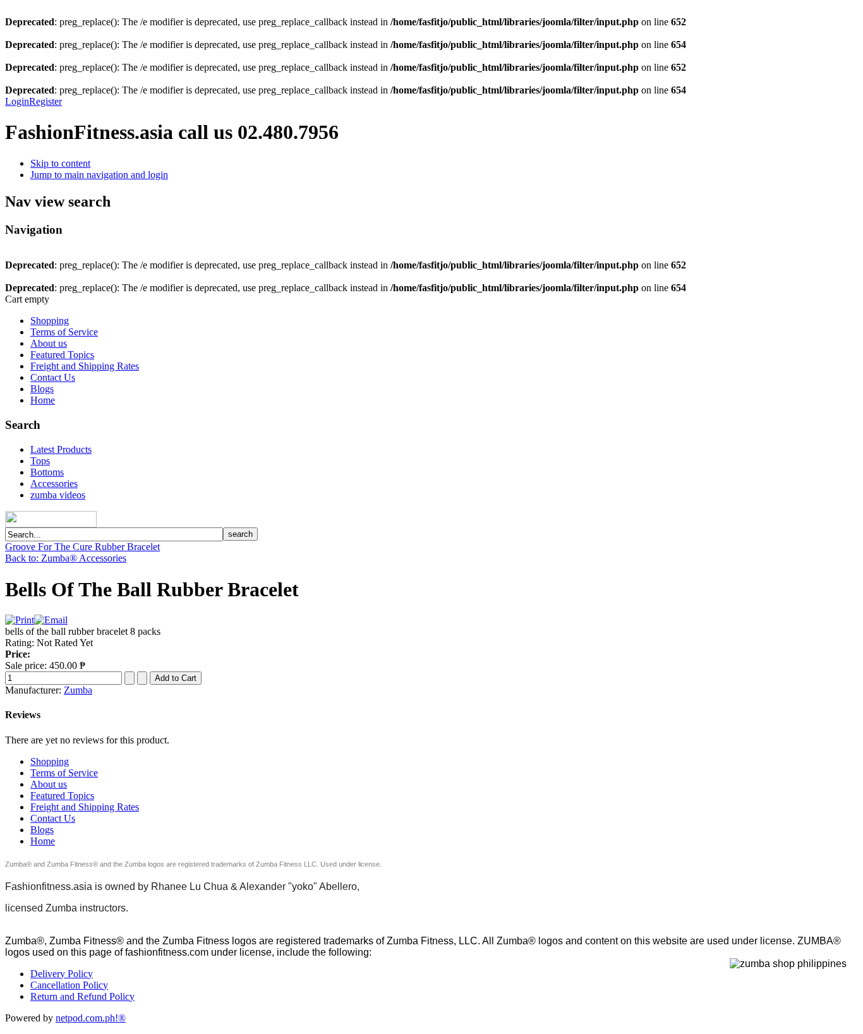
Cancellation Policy (69, 985)
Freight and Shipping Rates (84, 366)
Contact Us (52, 377)
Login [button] (17, 101)
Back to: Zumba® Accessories (65, 558)
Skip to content (60, 163)
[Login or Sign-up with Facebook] (51, 519)
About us (48, 343)
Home (42, 400)
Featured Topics (62, 354)
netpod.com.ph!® (91, 1018)
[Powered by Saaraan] (101, 524)
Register (45, 101)
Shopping (49, 320)
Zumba (78, 690)
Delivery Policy (61, 973)
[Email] (51, 620)
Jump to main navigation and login (99, 174)
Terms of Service (64, 332)
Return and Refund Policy (82, 996)
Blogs (42, 388)
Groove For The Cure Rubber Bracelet (82, 546)
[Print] (19, 620)
